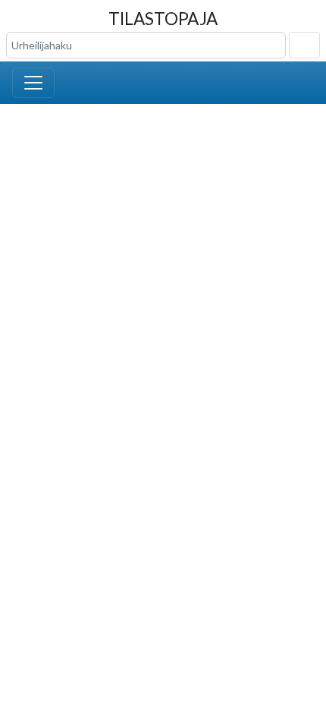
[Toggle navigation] (33, 83)
